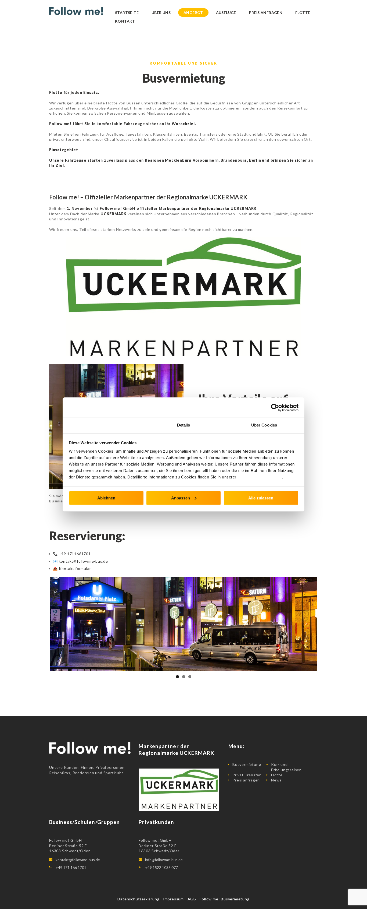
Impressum (174, 899)
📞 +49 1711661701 (72, 553)
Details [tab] (183, 425)
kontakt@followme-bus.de (78, 859)
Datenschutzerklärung (260, 477)
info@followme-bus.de (164, 859)
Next (324, 624)
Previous (42, 624)
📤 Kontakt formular (72, 568)
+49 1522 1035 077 (161, 867)
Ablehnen (106, 497)
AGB (192, 899)
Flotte (277, 775)
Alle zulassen (260, 497)
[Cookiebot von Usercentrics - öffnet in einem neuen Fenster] (274, 407)
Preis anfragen (246, 780)
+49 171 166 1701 (71, 867)
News (276, 780)
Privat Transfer (246, 775)
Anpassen (180, 497)
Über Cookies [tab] (264, 425)
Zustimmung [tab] (103, 425)
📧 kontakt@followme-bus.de (80, 561)
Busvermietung (246, 764)
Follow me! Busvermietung (224, 899)
